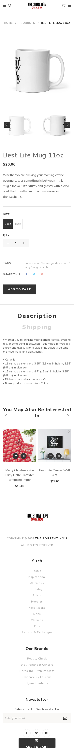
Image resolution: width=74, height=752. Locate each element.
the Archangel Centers (37, 665)
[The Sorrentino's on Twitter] (36, 733)
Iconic (37, 571)
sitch (45, 267)
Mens (37, 614)
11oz (8, 224)
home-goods (51, 263)
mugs (37, 267)
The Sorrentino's (51, 538)
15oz (18, 224)
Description (37, 316)
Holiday (37, 589)
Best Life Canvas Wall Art (54, 472)
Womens (37, 620)
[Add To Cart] (16, 456)
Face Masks (37, 608)
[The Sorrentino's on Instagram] (46, 733)
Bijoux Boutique (37, 683)
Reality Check (37, 658)
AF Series (37, 583)
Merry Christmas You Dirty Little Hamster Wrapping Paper (19, 475)
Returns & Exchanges (37, 632)
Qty (6, 235)
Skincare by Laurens (37, 677)
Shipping (37, 327)
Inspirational (37, 577)
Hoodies (37, 602)
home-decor (33, 263)
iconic (65, 263)
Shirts (37, 595)
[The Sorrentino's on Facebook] (27, 733)
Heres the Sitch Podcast (37, 671)
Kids (37, 626)
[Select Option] (51, 456)
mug (28, 267)
